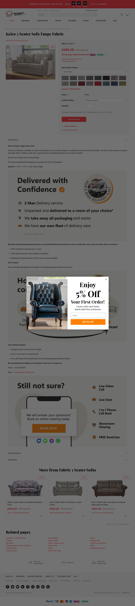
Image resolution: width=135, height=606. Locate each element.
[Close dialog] (106, 279)
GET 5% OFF (88, 322)
